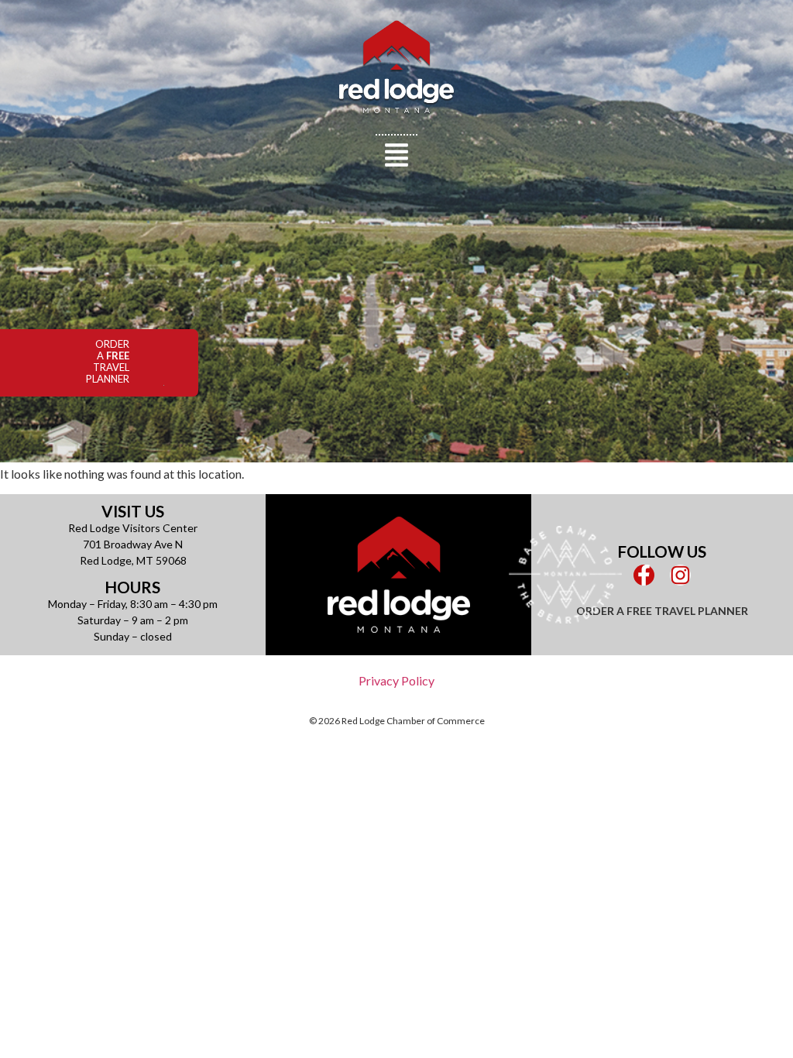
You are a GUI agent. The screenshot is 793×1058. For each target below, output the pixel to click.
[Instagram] (680, 575)
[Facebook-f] (643, 575)
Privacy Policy (396, 680)
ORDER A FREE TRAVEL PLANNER (662, 610)
